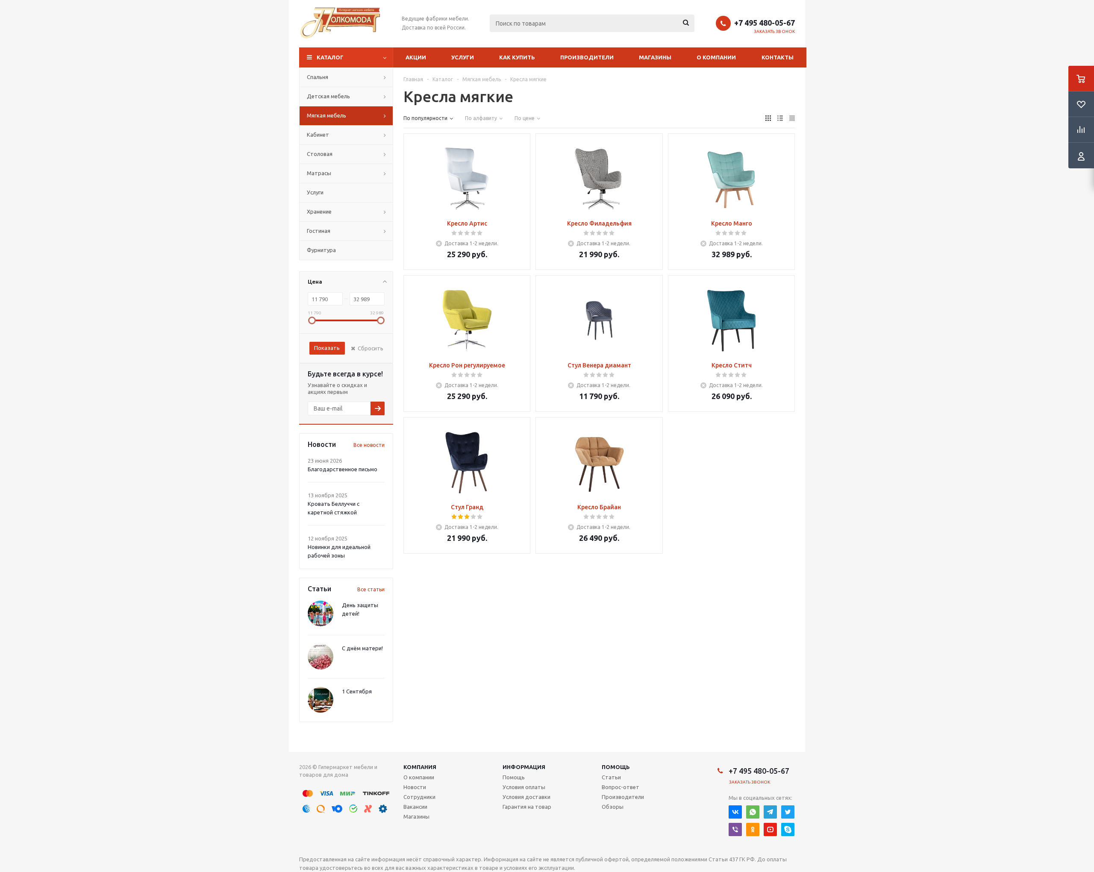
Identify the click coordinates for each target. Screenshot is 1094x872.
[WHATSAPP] (752, 812)
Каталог (330, 57)
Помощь (616, 767)
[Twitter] (787, 812)
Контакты (778, 57)
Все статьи (371, 589)
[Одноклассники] (752, 829)
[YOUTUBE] (770, 829)
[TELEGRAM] (770, 812)
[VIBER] (735, 829)
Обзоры (612, 807)
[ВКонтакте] (735, 812)
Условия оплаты (524, 787)
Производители (587, 57)
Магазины (655, 57)
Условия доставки (526, 797)
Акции (416, 57)
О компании (716, 57)
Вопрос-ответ (620, 787)
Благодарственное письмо (342, 469)
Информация (524, 767)
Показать (327, 348)
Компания (419, 767)
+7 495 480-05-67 (764, 22)
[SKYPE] (787, 829)
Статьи (611, 777)
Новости (414, 787)
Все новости (369, 445)
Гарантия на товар (527, 807)
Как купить (517, 57)
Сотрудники (419, 797)
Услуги (462, 57)
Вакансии (415, 807)
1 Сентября (357, 691)
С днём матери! (362, 648)
